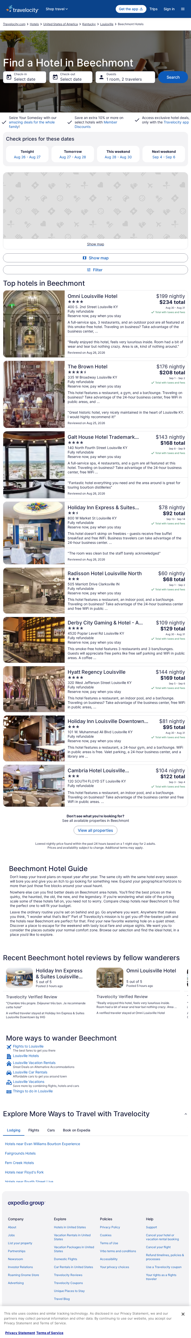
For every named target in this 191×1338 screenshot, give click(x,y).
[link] (95, 1048)
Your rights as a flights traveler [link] (161, 1277)
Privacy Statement (20, 1333)
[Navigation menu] (183, 9)
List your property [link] (20, 1243)
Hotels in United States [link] (70, 1227)
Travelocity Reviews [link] (68, 1275)
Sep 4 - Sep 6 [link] (163, 157)
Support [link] (151, 1227)
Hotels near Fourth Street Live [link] (29, 1181)
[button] (95, 1114)
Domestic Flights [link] (65, 1259)
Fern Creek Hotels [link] (19, 1163)
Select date (24, 79)
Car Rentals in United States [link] (73, 1267)
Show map (99, 257)
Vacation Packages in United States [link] (74, 1249)
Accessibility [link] (109, 1259)
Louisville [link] (106, 24)
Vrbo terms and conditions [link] (118, 1251)
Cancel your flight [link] (158, 1247)
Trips (153, 9)
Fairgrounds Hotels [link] (20, 1153)
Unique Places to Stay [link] (69, 1291)
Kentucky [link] (89, 24)
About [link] (12, 1227)
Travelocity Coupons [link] (68, 1283)
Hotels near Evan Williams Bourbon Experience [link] (42, 1144)
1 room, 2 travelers (124, 79)
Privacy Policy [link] (110, 1227)
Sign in (169, 9)
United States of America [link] (60, 24)
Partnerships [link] (16, 1251)
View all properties (95, 830)
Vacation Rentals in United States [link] (72, 1237)
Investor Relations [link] (20, 1267)
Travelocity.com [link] (14, 24)
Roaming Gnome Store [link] (23, 1275)
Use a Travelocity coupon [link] (164, 1267)
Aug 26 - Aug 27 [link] (27, 157)
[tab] (13, 1130)
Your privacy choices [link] (114, 1267)
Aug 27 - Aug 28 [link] (72, 157)
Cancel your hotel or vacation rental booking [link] (162, 1237)
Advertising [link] (16, 1283)
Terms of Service (49, 1333)
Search (173, 77)
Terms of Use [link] (109, 1243)
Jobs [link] (11, 1235)
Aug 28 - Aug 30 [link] (118, 157)
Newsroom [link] (15, 1259)
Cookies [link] (105, 1235)
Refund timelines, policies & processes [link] (165, 1257)
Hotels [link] (34, 24)
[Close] (183, 1314)
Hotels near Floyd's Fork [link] (24, 1172)
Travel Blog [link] (62, 1299)
